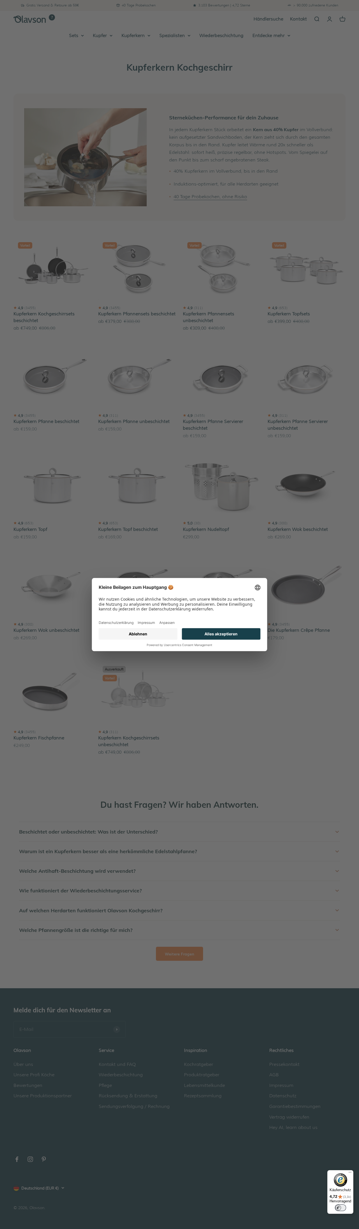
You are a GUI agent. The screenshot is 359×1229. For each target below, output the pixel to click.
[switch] (340, 1207)
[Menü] (350, 1173)
